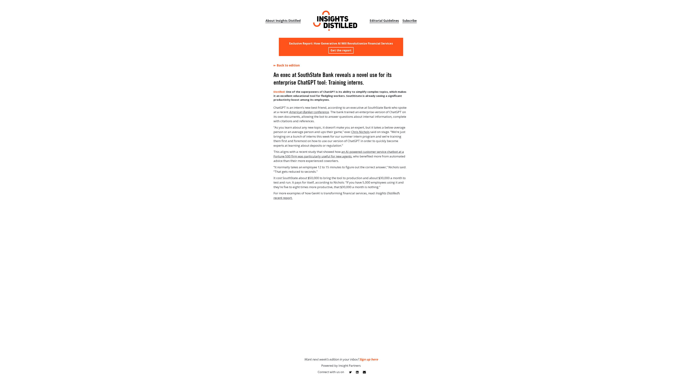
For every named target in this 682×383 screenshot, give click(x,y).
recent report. (283, 198)
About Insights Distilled (283, 21)
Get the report (341, 50)
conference (309, 112)
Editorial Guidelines (384, 21)
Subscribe (409, 21)
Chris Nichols (360, 132)
